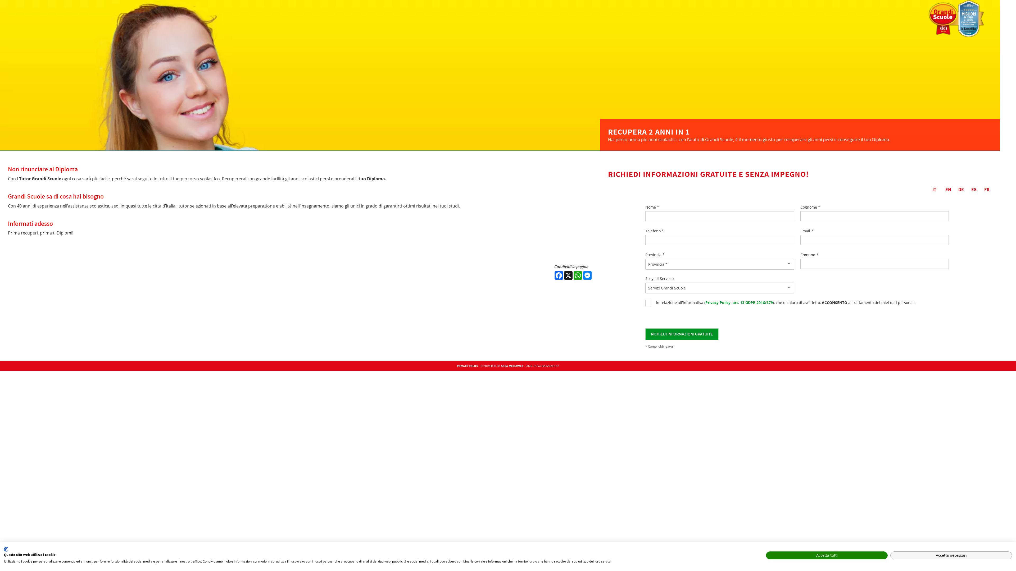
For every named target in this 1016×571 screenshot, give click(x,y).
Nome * (652, 207)
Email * (806, 230)
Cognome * (810, 207)
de (961, 189)
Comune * (809, 254)
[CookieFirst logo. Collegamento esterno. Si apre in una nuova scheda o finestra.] (6, 549)
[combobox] (719, 264)
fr (987, 189)
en (948, 189)
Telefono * (654, 230)
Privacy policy (467, 366)
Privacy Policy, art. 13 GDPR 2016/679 (739, 302)
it (934, 189)
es (974, 189)
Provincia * (655, 254)
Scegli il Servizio (659, 278)
